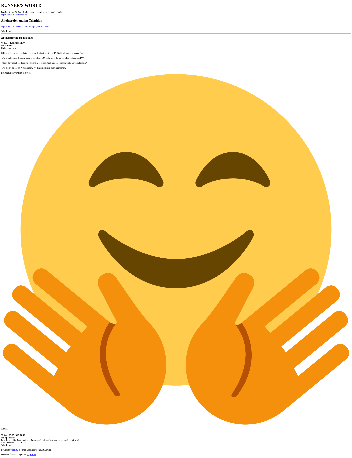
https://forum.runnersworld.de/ (14, 14)
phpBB (15, 450)
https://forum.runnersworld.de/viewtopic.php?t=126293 (25, 26)
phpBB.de (31, 454)
